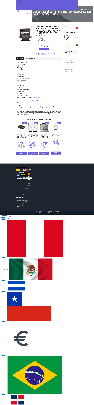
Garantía (20, 7)
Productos (21, 4)
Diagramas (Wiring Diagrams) (70, 62)
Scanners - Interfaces (68, 71)
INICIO (20, 3)
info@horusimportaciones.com (26, 1)
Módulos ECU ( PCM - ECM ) (69, 64)
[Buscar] (77, 28)
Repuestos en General (69, 69)
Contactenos (21, 6)
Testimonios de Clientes (23, 5)
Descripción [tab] (20, 58)
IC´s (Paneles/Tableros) (69, 76)
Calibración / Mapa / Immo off (70, 60)
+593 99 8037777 (23, 0)
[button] (32, 27)
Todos (66, 55)
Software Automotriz (68, 73)
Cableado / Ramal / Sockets (70, 57)
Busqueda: (66, 26)
